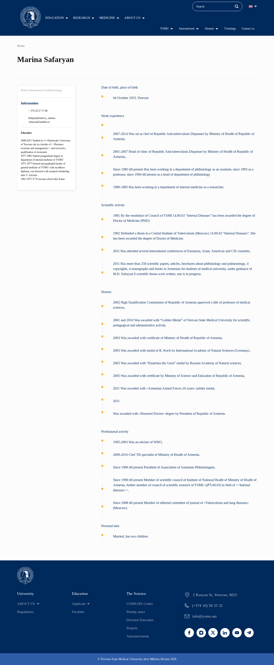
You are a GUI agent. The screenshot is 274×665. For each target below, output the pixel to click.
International (186, 28)
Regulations (25, 612)
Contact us (248, 28)
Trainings (230, 28)
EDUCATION (54, 17)
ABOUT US (132, 17)
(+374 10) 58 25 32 (207, 605)
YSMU (164, 28)
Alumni (209, 28)
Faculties (78, 612)
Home (21, 45)
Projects (132, 628)
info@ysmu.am (204, 616)
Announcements (138, 636)
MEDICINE (107, 17)
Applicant (79, 604)
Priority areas (136, 612)
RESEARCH (81, 17)
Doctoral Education (140, 620)
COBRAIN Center (140, 604)
